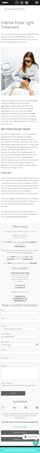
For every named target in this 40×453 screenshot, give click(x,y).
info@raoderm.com (28, 259)
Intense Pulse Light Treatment (17, 25)
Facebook (17, 2)
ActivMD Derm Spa (28, 252)
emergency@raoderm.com (20, 298)
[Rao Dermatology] (6, 2)
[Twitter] (14, 407)
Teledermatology (20, 439)
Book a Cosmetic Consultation (20, 450)
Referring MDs (20, 432)
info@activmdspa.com (20, 246)
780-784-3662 (32, 242)
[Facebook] (3, 407)
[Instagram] (25, 407)
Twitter (21, 2)
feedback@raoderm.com (20, 300)
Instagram (26, 2)
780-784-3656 (33, 263)
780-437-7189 (10, 259)
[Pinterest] (37, 407)
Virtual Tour (18, 426)
